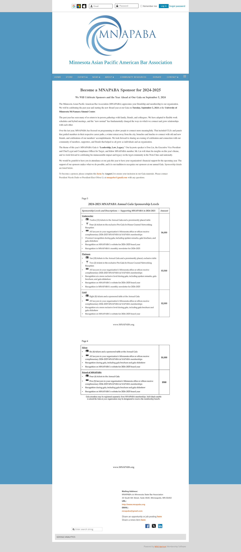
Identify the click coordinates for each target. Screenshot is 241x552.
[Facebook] (147, 526)
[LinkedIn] (160, 526)
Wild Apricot (160, 546)
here (159, 516)
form (99, 173)
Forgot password (177, 6)
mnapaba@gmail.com (117, 177)
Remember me (150, 6)
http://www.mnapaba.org (133, 504)
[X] (154, 526)
